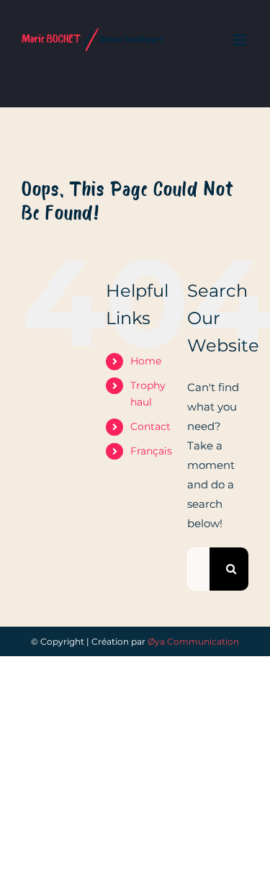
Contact (150, 426)
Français (151, 450)
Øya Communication (193, 641)
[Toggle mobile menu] (240, 40)
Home (145, 360)
